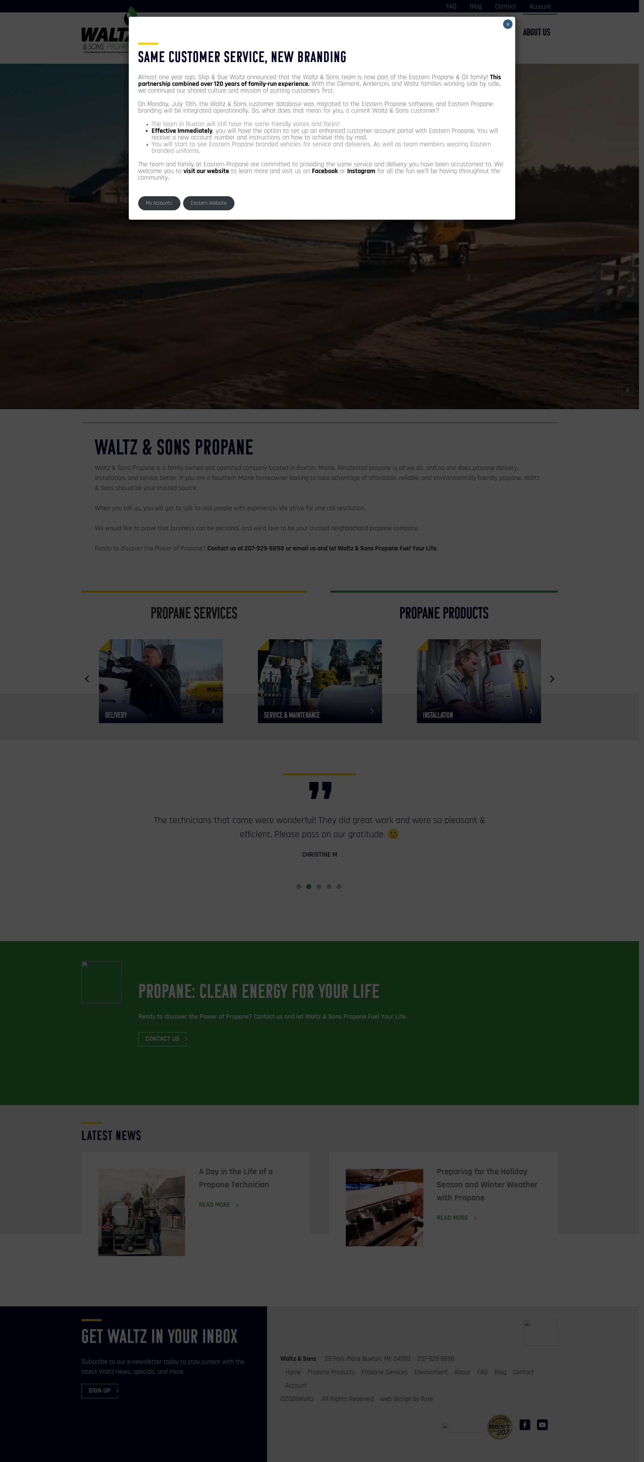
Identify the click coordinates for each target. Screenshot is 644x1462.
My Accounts (159, 203)
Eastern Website (209, 203)
